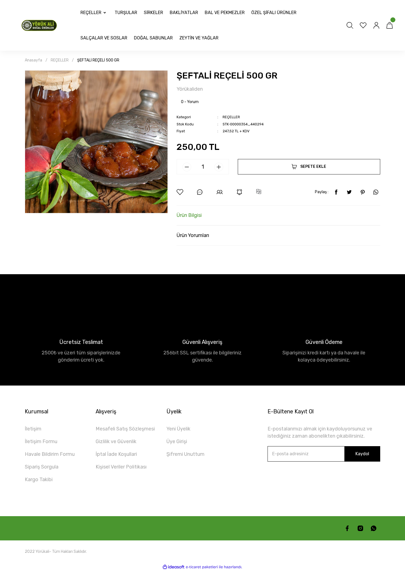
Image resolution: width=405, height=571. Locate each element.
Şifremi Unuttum (185, 454)
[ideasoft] (174, 567)
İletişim (33, 429)
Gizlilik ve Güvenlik (116, 441)
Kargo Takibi (39, 479)
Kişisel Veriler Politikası (121, 467)
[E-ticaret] (202, 566)
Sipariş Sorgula (41, 467)
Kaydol (362, 453)
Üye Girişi (176, 441)
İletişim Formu (41, 441)
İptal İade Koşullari (116, 454)
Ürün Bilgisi (189, 215)
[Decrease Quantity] (186, 167)
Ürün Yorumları (193, 235)
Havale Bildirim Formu (50, 454)
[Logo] (40, 25)
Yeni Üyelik (178, 429)
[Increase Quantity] (218, 167)
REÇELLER (231, 117)
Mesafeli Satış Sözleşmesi (125, 429)
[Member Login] (376, 25)
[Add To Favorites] (180, 192)
